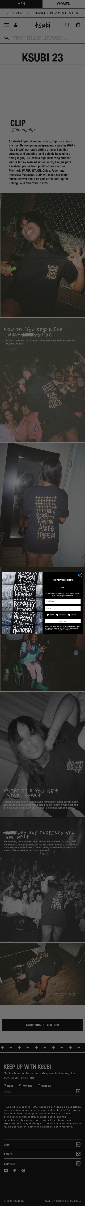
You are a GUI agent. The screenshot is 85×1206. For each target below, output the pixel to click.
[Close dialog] (80, 575)
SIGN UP (62, 621)
